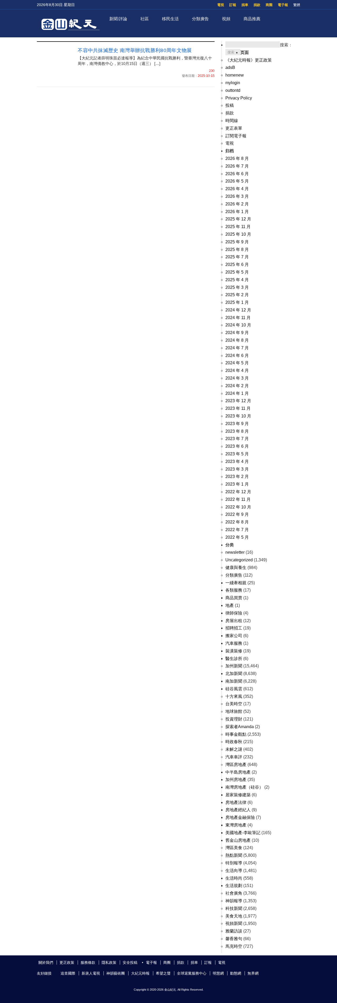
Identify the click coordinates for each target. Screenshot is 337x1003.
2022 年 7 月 (237, 529)
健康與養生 (235, 567)
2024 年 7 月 (237, 348)
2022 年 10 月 (238, 507)
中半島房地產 (238, 772)
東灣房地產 (235, 825)
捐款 (257, 5)
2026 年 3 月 (237, 196)
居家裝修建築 (238, 795)
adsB (230, 67)
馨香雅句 (233, 938)
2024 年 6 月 (237, 355)
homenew (234, 75)
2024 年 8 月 (237, 340)
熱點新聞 (233, 855)
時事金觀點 (235, 734)
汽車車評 (233, 757)
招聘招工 (233, 628)
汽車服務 (233, 643)
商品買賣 (233, 598)
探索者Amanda (239, 726)
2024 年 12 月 (238, 310)
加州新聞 (233, 666)
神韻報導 (233, 901)
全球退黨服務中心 (191, 973)
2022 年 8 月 (237, 522)
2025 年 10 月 (238, 234)
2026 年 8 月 (237, 158)
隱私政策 (109, 962)
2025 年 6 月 (237, 264)
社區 (144, 19)
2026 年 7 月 (237, 166)
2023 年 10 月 (238, 416)
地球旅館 (233, 711)
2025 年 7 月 (237, 257)
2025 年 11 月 (238, 226)
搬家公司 (233, 635)
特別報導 (233, 863)
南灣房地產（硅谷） (244, 787)
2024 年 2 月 (237, 386)
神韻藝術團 (115, 973)
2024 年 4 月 (237, 370)
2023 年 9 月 (237, 423)
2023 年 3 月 (237, 469)
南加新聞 (233, 681)
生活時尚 (233, 878)
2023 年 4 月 (237, 461)
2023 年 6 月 (237, 446)
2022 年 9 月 (237, 514)
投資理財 (233, 719)
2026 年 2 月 (237, 204)
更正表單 (233, 128)
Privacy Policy (238, 98)
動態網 (235, 973)
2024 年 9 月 (237, 332)
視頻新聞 (233, 923)
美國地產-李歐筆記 (242, 832)
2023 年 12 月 (238, 401)
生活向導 (233, 870)
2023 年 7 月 (237, 438)
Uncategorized (239, 560)
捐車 (244, 5)
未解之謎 (233, 749)
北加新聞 (233, 673)
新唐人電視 (91, 973)
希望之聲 (163, 973)
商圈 (269, 5)
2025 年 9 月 (237, 242)
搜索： (286, 45)
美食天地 (233, 916)
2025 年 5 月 (237, 272)
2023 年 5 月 (237, 454)
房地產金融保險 (240, 817)
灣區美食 (233, 847)
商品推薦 (252, 19)
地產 (229, 605)
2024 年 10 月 (238, 325)
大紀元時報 (140, 973)
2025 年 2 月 (237, 295)
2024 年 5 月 (237, 363)
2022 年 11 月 (238, 499)
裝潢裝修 (233, 651)
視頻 (226, 19)
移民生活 (170, 19)
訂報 (232, 5)
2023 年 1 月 (237, 484)
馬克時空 (233, 946)
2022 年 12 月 (238, 492)
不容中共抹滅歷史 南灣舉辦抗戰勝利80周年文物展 (137, 50)
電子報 (283, 5)
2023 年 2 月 (237, 476)
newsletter (235, 552)
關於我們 (45, 962)
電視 (220, 5)
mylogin (232, 82)
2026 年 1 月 (237, 211)
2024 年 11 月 (238, 317)
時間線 (231, 120)
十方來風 (233, 696)
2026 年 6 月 (237, 174)
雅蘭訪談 (233, 931)
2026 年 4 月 (237, 189)
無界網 (253, 973)
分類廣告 (200, 19)
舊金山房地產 (238, 840)
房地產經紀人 (238, 810)
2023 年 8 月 (237, 431)
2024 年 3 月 (237, 378)
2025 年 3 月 (237, 287)
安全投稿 (130, 962)
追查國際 (68, 973)
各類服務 (233, 590)
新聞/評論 (118, 19)
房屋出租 (233, 620)
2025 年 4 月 (237, 280)
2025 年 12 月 (238, 219)
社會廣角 (233, 893)
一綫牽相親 (235, 583)
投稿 (229, 105)
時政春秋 (233, 741)
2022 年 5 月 (237, 537)
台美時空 (233, 704)
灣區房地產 (235, 764)
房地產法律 (235, 802)
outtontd (232, 90)
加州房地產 (235, 779)
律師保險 (233, 613)
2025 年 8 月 (237, 249)
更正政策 (67, 962)
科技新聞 (233, 908)
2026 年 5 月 (237, 181)
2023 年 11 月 (238, 408)
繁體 (296, 5)
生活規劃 (233, 885)
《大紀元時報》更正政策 (248, 60)
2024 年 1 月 (237, 393)
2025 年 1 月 (237, 302)
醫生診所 (233, 658)
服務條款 (88, 962)
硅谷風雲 (233, 689)
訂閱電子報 (235, 136)
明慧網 (218, 973)
